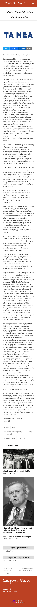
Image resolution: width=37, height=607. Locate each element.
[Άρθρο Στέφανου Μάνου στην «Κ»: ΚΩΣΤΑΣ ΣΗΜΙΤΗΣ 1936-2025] (18, 459)
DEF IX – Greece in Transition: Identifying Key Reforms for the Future (17, 538)
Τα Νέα (29, 55)
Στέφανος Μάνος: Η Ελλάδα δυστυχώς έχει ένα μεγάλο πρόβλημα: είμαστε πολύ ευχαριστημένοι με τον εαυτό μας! (18, 530)
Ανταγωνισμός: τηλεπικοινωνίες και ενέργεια (24, 570)
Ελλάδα (6, 428)
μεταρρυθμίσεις (9, 438)
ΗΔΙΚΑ (14, 428)
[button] (33, 3)
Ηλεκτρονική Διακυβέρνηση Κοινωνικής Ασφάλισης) (18, 433)
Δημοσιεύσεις (22, 55)
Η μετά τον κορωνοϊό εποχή (7, 570)
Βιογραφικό (7, 589)
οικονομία (21, 438)
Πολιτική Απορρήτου (10, 591)
